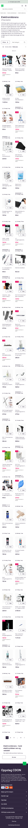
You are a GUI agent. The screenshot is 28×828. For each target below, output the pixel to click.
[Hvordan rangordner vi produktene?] (3, 47)
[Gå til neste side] (24, 737)
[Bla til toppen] (24, 763)
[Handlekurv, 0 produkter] (22, 5)
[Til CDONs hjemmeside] (2, 5)
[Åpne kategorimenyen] (25, 5)
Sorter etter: (8, 47)
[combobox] (14, 9)
